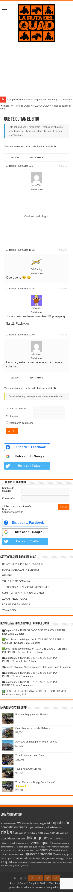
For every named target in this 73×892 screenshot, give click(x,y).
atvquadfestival (30, 823)
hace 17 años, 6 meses (50, 131)
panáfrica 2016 (60, 850)
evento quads (40, 843)
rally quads (67, 854)
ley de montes (52, 847)
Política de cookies (33, 887)
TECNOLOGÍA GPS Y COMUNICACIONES (26, 587)
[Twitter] (47, 878)
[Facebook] (18, 878)
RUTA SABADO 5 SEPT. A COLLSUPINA (42, 630)
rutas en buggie (39, 858)
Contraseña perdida (12, 512)
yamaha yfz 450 (20, 865)
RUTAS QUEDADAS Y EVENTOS (21, 569)
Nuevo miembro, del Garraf (38, 667)
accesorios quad (8, 823)
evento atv (23, 843)
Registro (6, 509)
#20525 (63, 334)
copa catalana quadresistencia (44, 827)
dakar (7, 832)
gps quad (33, 847)
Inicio (6, 105)
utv (65, 862)
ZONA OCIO (42, 105)
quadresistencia (39, 854)
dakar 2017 (23, 833)
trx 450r (59, 862)
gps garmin (59, 843)
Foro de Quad (22, 105)
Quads (57, 854)
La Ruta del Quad (16, 883)
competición (58, 822)
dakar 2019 (37, 833)
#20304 (63, 288)
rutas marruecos (20, 862)
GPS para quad (21, 847)
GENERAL (8, 575)
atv (19, 823)
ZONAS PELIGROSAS (14, 598)
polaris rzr (13, 854)
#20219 (63, 166)
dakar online (16, 838)
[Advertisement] (36, 70)
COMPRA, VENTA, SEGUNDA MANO (23, 593)
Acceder (12, 431)
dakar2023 (49, 833)
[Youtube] (21, 878)
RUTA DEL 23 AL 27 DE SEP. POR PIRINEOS (42, 691)
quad (22, 854)
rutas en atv (20, 858)
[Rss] (14, 878)
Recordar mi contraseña (21, 423)
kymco (41, 846)
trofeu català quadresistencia (41, 862)
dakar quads (37, 838)
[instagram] (25, 878)
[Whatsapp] (32, 878)
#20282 (63, 250)
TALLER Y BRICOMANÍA (16, 581)
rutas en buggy (57, 858)
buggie (42, 823)
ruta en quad (6, 858)
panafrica (46, 850)
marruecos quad (30, 850)
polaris (4, 854)
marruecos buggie (12, 850)
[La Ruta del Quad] (36, 22)
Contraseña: (12, 416)
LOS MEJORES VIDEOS (16, 604)
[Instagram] (56, 878)
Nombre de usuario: (16, 408)
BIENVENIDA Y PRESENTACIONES (22, 564)
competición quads (14, 827)
